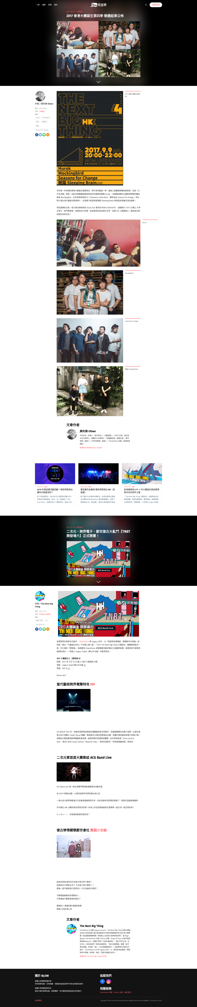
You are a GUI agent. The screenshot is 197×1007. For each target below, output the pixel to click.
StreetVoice (84, 641)
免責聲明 (38, 1000)
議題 (44, 5)
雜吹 (55, 5)
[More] (47, 134)
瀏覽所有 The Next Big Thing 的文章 (93, 956)
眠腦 (37, 126)
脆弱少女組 (98, 830)
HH (92, 684)
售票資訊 (79, 527)
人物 (38, 5)
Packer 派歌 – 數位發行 (122, 992)
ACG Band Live (40, 624)
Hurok (38, 117)
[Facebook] (36, 134)
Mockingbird (46, 117)
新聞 (50, 5)
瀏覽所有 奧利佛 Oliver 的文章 (91, 448)
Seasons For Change (42, 130)
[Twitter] (40, 134)
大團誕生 (79, 12)
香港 (37, 121)
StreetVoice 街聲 (106, 992)
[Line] (44, 134)
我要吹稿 (156, 5)
